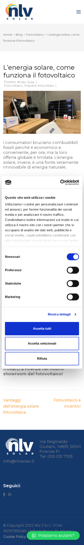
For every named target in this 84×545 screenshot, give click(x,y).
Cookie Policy (14, 537)
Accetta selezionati (42, 343)
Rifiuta (42, 358)
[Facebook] (4, 496)
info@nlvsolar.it (18, 461)
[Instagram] (9, 496)
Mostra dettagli (59, 314)
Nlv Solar (27, 82)
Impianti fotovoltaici (39, 86)
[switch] (73, 270)
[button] (53, 535)
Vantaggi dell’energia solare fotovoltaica (21, 406)
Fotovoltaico (13, 86)
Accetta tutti (42, 328)
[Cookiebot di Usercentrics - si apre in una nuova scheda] (60, 182)
